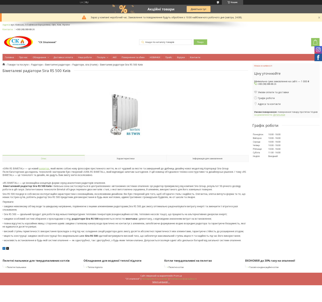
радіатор (44, 168)
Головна (9, 57)
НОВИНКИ (155, 57)
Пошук (200, 42)
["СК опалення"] (19, 42)
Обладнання (39, 57)
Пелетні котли (176, 267)
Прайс (168, 57)
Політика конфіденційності (183, 278)
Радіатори (37, 64)
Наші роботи (85, 57)
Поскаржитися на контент (155, 278)
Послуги (101, 57)
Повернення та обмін (133, 57)
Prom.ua (178, 275)
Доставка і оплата (63, 57)
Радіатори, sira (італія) (85, 64)
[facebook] (4, 248)
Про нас (23, 57)
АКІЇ (114, 57)
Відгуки (181, 57)
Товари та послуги (18, 64)
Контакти (195, 57)
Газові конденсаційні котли (264, 267)
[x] (7, 248)
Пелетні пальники (16, 267)
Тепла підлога (95, 267)
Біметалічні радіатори (57, 64)
